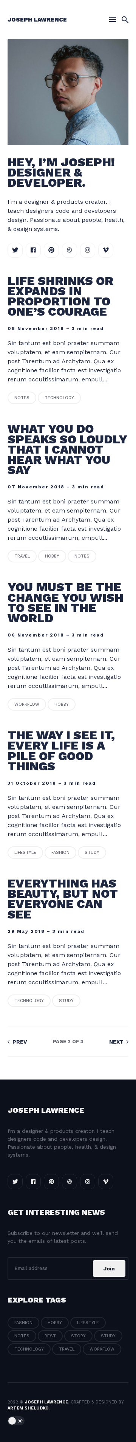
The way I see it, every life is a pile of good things (61, 750)
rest (50, 1336)
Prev (19, 1041)
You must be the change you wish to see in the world (66, 602)
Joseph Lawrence (37, 19)
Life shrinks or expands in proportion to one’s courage (60, 296)
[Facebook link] (33, 250)
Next (117, 1041)
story (78, 1336)
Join (109, 1268)
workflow (26, 704)
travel (22, 556)
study (92, 852)
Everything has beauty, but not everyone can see (63, 899)
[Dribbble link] (69, 250)
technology (59, 397)
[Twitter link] (15, 250)
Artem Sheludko (28, 1408)
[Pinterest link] (51, 250)
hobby (52, 556)
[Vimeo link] (105, 250)
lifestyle (25, 852)
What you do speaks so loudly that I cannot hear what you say (67, 449)
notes (21, 397)
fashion (60, 852)
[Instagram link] (87, 250)
